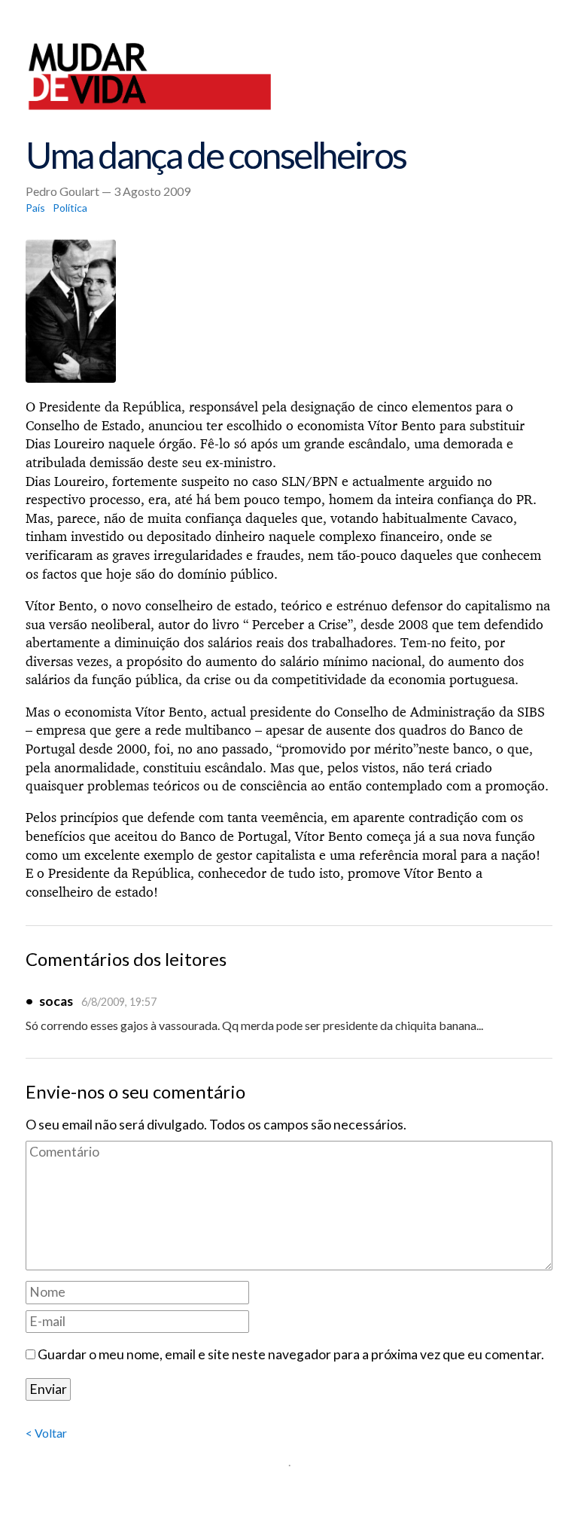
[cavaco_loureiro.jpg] (289, 311)
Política (70, 207)
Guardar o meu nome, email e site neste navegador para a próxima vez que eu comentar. (291, 1354)
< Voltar (46, 1433)
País (35, 207)
